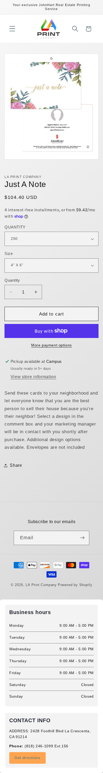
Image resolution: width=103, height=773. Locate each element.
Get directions (27, 758)
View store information (33, 376)
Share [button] (16, 465)
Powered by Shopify (75, 585)
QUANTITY (15, 227)
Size (8, 253)
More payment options (51, 345)
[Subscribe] (82, 538)
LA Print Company (41, 585)
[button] (12, 29)
